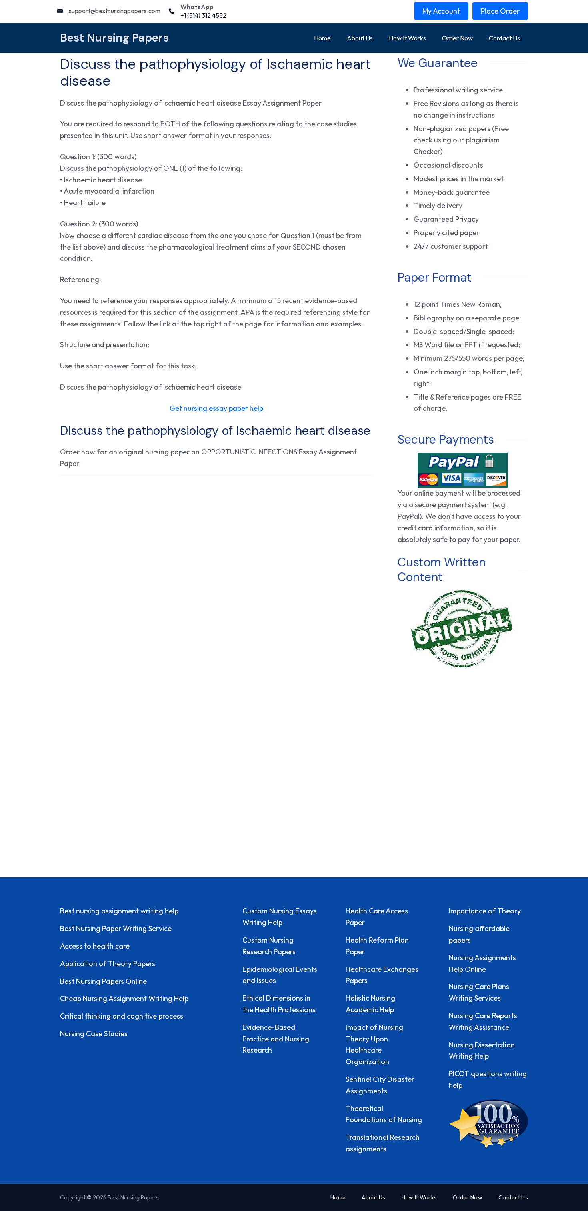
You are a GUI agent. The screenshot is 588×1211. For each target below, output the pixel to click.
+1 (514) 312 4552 (203, 15)
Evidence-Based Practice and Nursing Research (275, 1039)
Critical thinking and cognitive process (121, 1016)
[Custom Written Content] (462, 628)
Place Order (500, 11)
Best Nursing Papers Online (103, 981)
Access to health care (95, 946)
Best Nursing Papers (114, 37)
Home (322, 38)
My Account (441, 11)
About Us (360, 38)
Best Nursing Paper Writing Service (116, 928)
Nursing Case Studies (94, 1033)
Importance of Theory (485, 910)
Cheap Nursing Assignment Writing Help (124, 998)
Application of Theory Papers (107, 963)
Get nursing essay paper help (216, 408)
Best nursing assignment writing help (119, 910)
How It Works (407, 38)
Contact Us (504, 38)
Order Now (457, 38)
